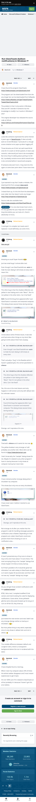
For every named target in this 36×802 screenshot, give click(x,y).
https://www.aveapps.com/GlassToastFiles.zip (16, 203)
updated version (9, 589)
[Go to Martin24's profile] (3, 70)
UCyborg (9, 132)
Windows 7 (19, 70)
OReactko (16, 763)
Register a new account (18, 706)
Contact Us (17, 791)
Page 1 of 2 (17, 78)
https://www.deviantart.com (16, 452)
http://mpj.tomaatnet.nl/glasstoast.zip (14, 197)
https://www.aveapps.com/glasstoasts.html (15, 91)
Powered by (24, 794)
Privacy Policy (7, 791)
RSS (31, 791)
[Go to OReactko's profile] (10, 764)
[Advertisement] (18, 34)
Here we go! (5, 244)
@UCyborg (5, 207)
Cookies (24, 791)
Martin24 (7, 70)
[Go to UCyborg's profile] (3, 132)
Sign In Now (18, 711)
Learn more (3, 3)
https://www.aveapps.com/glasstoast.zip (14, 188)
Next (29, 78)
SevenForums (15, 139)
